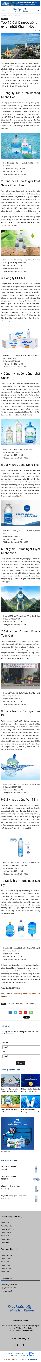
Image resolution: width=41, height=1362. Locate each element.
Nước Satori (5, 1258)
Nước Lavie (5, 1223)
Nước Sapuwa (6, 1268)
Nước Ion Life (6, 1232)
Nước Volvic (5, 1242)
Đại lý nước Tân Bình (8, 1288)
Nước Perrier (5, 1239)
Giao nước (11, 1003)
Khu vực (5, 1042)
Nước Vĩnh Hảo (6, 1226)
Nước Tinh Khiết (19, 1353)
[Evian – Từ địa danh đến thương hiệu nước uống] (10, 1080)
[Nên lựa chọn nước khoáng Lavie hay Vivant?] (30, 1101)
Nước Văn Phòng (25, 1355)
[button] (38, 10)
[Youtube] (23, 1345)
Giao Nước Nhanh (6, 15)
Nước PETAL (5, 1265)
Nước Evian (5, 1236)
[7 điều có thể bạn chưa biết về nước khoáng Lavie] (10, 1101)
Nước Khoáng (8, 1353)
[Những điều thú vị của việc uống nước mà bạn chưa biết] (30, 1080)
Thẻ (3, 1051)
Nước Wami (5, 1272)
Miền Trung (19, 1003)
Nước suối (14, 1355)
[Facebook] (17, 1345)
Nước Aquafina (6, 1255)
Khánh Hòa (17, 15)
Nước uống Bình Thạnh (9, 1284)
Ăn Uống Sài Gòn (7, 1291)
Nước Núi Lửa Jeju (7, 1229)
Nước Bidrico (5, 1262)
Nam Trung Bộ (30, 1003)
